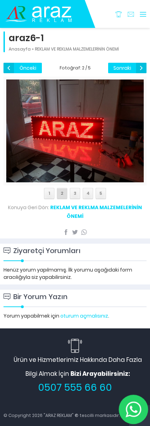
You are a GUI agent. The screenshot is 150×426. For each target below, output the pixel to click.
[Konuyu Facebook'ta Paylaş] (66, 232)
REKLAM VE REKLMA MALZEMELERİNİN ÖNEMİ (77, 49)
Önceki (28, 67)
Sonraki (122, 67)
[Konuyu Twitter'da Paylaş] (75, 232)
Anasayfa (20, 49)
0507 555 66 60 (75, 387)
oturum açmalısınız (84, 315)
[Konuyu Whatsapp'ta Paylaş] (84, 232)
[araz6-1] (75, 178)
